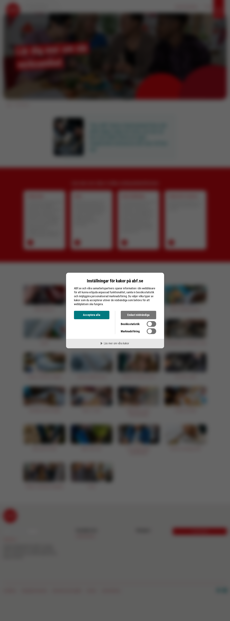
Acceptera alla (91, 315)
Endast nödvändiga (138, 315)
